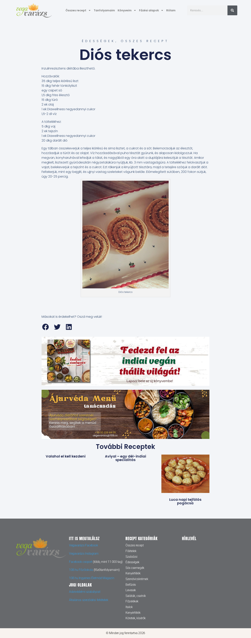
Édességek (98, 41)
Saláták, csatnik (136, 596)
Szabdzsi (131, 557)
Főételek (131, 551)
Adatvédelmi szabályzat (84, 592)
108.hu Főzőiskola (81, 570)
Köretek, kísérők (136, 618)
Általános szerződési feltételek (88, 600)
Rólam (171, 10)
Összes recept (75, 10)
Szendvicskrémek (137, 579)
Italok (129, 607)
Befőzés (131, 585)
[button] (46, 327)
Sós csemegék (135, 568)
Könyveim (125, 10)
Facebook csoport (80, 562)
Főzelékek (132, 601)
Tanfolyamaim (104, 10)
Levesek (131, 590)
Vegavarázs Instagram (83, 553)
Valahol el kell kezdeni (65, 456)
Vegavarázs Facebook (83, 545)
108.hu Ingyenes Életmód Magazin (91, 578)
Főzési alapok (149, 10)
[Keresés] (232, 10)
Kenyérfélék (133, 573)
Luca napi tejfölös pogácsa (185, 501)
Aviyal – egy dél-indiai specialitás (125, 458)
